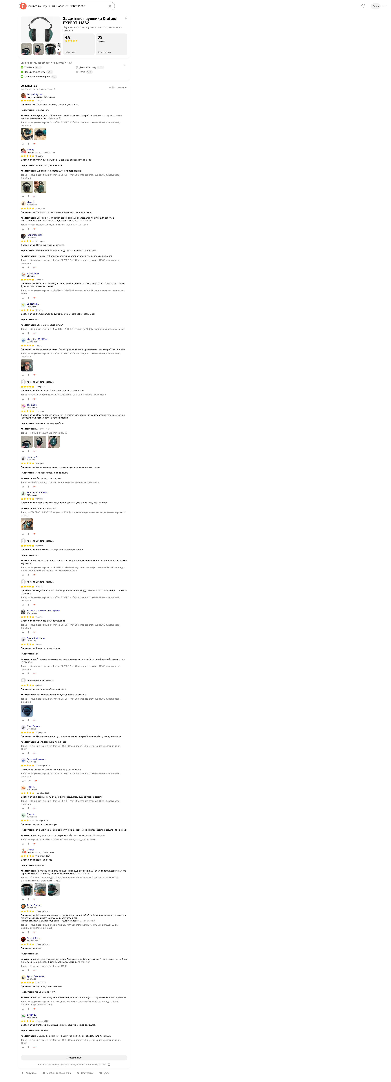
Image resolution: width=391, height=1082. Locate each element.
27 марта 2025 (41, 1021)
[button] (26, 49)
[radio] (23, 143)
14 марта (39, 100)
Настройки (87, 1072)
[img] (27, 100)
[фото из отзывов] (27, 134)
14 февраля (40, 732)
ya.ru (106, 1072)
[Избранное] (363, 6)
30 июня (39, 279)
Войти (376, 6)
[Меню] (385, 6)
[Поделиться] (126, 17)
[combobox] (66, 6)
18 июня (39, 310)
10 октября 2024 (42, 856)
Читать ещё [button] (54, 118)
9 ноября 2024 (41, 820)
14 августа (40, 241)
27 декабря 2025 (42, 765)
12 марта (39, 156)
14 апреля (39, 463)
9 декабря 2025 (42, 793)
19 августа (40, 208)
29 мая (38, 345)
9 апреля (39, 499)
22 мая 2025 (40, 982)
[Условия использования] (125, 64)
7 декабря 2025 (42, 911)
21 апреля (39, 411)
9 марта (38, 617)
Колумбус (31, 1072)
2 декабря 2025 (42, 944)
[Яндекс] (23, 6)
